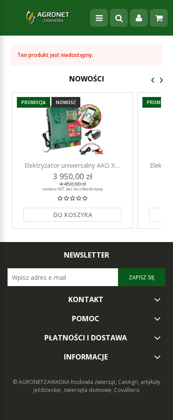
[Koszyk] (159, 18)
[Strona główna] (48, 17)
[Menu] (99, 18)
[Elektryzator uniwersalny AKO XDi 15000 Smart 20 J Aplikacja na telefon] (73, 129)
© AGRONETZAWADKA (42, 382)
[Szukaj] (119, 18)
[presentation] (153, 80)
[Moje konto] (139, 18)
